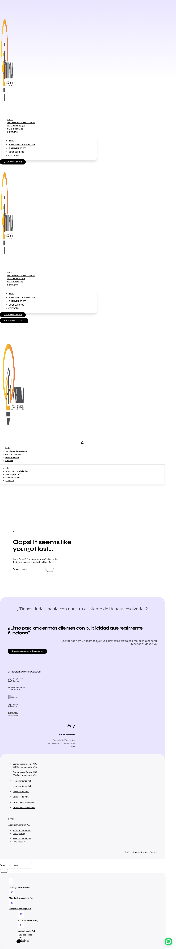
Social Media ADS (21, 791)
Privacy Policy (19, 833)
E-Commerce (23, 941)
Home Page (48, 562)
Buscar (16, 569)
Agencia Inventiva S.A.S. (19, 824)
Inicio (11, 140)
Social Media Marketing (28, 920)
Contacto (12, 132)
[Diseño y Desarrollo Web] (11, 881)
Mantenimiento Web (22, 780)
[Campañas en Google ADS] (12, 902)
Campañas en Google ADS (25, 763)
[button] (168, 941)
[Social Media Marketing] (21, 914)
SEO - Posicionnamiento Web (21, 898)
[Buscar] (50, 570)
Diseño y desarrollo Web (24, 802)
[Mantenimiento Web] (21, 924)
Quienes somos (16, 151)
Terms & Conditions (22, 830)
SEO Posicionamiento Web (25, 766)
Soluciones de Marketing (22, 144)
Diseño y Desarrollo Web (19, 887)
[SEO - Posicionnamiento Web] (12, 892)
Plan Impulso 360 (17, 148)
